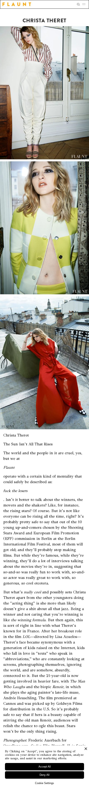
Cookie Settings (44, 783)
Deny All (44, 774)
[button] (85, 4)
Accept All (44, 766)
